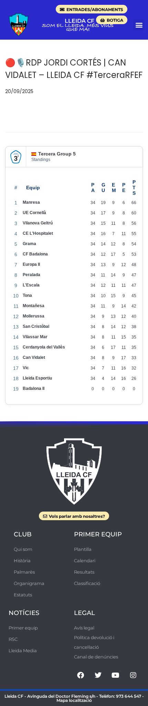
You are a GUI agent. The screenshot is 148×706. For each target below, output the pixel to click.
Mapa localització (74, 700)
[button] (139, 25)
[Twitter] (98, 675)
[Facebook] (80, 675)
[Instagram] (133, 675)
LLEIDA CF (79, 21)
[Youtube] (116, 675)
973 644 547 (128, 696)
